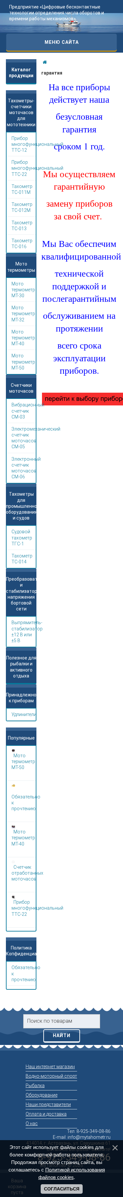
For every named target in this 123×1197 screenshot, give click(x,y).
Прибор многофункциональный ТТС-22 (23, 168)
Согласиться (61, 1188)
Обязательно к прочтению (23, 973)
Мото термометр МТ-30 (23, 289)
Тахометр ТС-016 (21, 243)
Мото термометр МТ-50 (23, 361)
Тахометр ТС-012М (21, 207)
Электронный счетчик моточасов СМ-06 (23, 468)
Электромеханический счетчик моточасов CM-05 (23, 438)
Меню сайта (62, 42)
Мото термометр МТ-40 (23, 337)
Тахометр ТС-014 (21, 558)
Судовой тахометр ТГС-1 (21, 537)
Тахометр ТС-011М (21, 189)
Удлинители (23, 714)
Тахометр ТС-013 (21, 225)
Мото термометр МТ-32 (23, 313)
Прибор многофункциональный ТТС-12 (23, 144)
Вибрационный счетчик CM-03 (23, 410)
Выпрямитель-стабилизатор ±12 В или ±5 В (23, 631)
